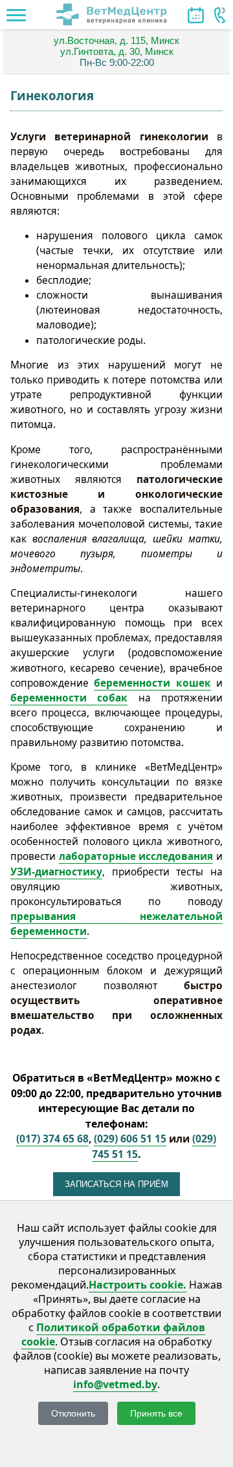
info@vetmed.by (115, 1384)
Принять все (156, 1413)
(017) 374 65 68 (52, 1138)
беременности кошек (152, 683)
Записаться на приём (116, 1184)
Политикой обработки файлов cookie (113, 1334)
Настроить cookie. (137, 1285)
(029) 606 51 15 (130, 1138)
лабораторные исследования (136, 856)
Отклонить (73, 1413)
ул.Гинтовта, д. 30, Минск (116, 51)
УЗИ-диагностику (56, 872)
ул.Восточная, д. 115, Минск (116, 40)
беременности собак (69, 698)
